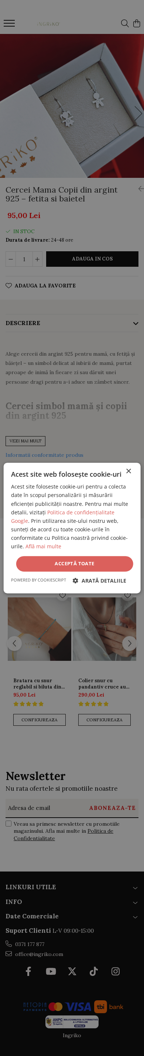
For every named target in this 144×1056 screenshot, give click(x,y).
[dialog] (72, 528)
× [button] (128, 471)
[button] (99, 580)
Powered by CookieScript (38, 580)
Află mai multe (43, 546)
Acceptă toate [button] (74, 563)
